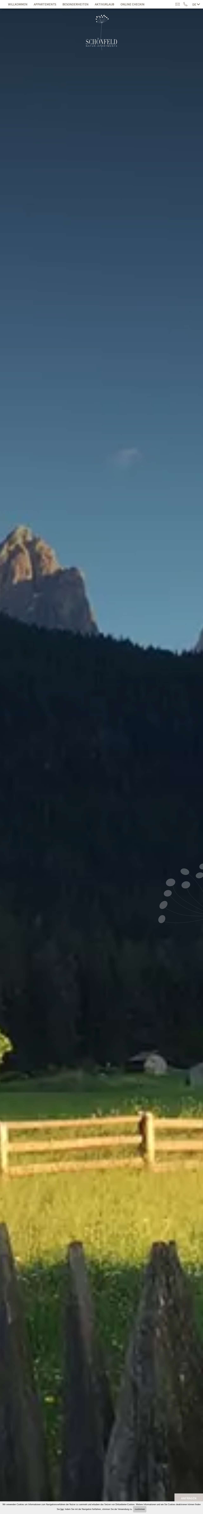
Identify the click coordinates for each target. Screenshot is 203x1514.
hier (62, 1509)
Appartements (45, 4)
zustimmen (140, 1509)
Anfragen (188, 1498)
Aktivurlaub (104, 4)
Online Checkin (132, 4)
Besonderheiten (75, 4)
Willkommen (17, 4)
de (194, 4)
